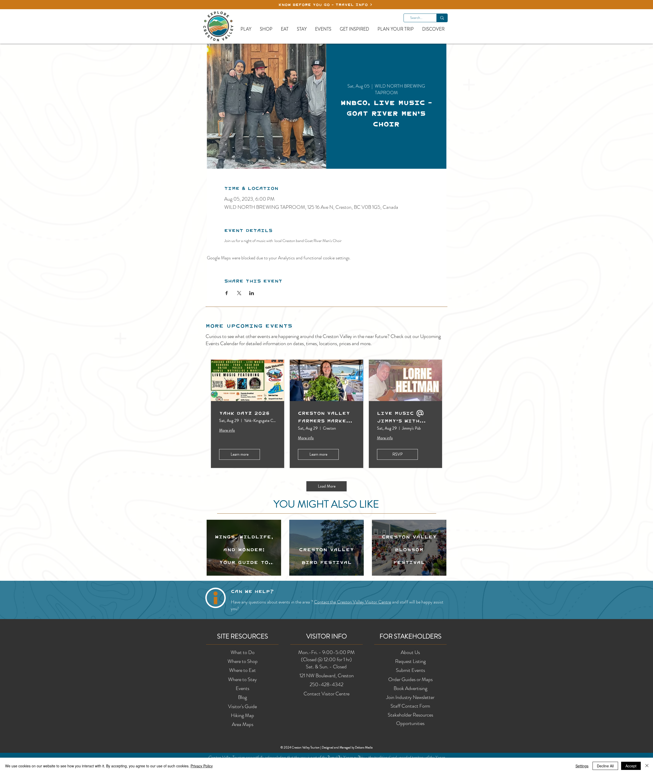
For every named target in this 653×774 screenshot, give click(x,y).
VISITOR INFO (326, 636)
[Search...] (441, 18)
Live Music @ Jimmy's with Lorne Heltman (401, 417)
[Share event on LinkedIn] (251, 293)
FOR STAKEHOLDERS (411, 636)
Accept (630, 765)
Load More (326, 486)
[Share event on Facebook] (226, 293)
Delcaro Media (364, 747)
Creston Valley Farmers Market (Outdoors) (324, 417)
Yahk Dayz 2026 (244, 413)
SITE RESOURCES (242, 636)
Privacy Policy (202, 765)
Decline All (605, 765)
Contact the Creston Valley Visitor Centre (352, 602)
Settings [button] (581, 765)
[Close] (647, 766)
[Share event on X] (239, 293)
